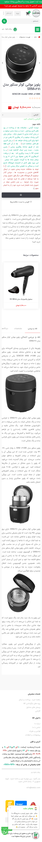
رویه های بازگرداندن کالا (31, 703)
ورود (17, 13)
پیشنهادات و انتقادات (32, 735)
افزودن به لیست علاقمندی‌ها (20, 202)
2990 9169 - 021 (7, 29)
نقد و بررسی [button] (32, 328)
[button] (28, 13)
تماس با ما (36, 727)
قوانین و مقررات (34, 731)
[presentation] (39, 63)
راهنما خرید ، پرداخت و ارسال (29, 699)
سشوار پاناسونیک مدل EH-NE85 (21, 299)
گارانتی (37, 711)
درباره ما (37, 723)
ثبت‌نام (9, 13)
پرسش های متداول (33, 707)
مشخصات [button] (18, 328)
